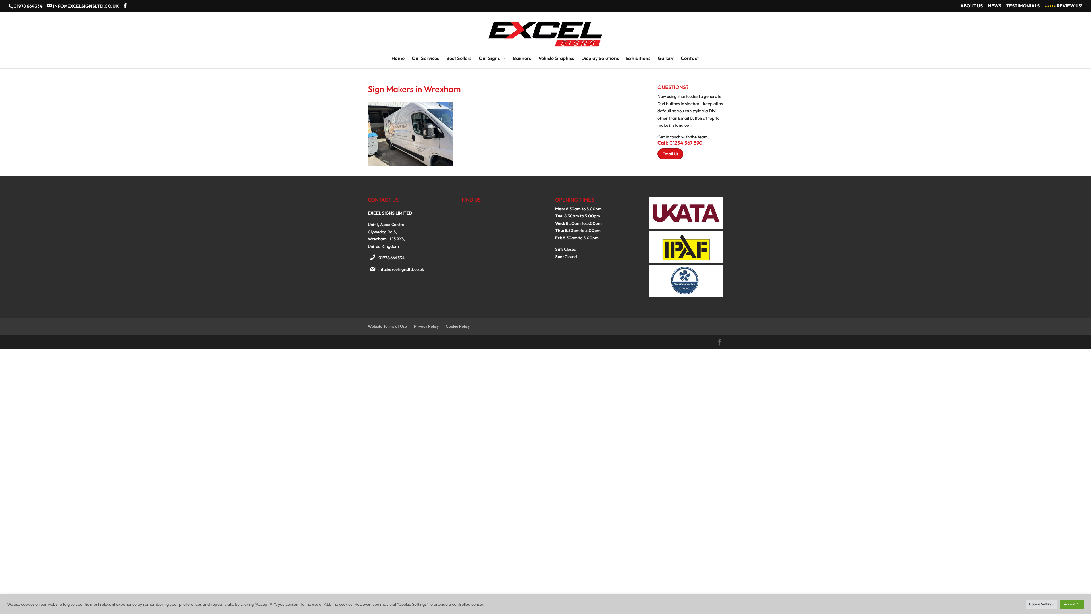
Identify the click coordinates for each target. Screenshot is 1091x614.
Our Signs (489, 58)
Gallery (666, 58)
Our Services (425, 58)
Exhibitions (638, 58)
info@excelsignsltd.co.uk (401, 269)
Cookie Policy (458, 326)
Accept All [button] (1072, 604)
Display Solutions (600, 58)
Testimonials (1023, 6)
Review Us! (1069, 6)
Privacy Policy (426, 326)
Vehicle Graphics (556, 58)
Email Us (670, 154)
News (994, 6)
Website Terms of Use (387, 326)
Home (398, 58)
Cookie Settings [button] (1041, 604)
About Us (971, 6)
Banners (522, 58)
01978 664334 (391, 257)
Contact (690, 58)
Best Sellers (459, 58)
